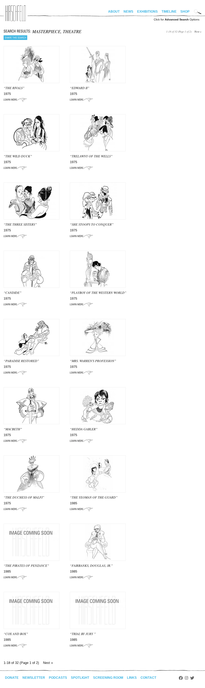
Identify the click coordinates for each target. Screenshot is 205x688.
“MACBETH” (13, 429)
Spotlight (80, 677)
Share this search (15, 37)
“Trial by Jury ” (83, 634)
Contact (148, 677)
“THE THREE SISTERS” (20, 224)
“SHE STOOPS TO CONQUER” (92, 224)
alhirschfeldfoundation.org (16, 13)
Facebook (181, 678)
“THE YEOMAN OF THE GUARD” (94, 497)
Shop (185, 11)
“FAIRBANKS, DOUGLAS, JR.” (91, 565)
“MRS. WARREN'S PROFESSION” (93, 361)
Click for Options (176, 19)
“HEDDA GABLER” (83, 429)
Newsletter (33, 677)
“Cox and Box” (16, 634)
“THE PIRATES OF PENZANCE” (26, 565)
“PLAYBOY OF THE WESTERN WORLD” (98, 292)
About (114, 11)
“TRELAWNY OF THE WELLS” (91, 156)
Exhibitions (147, 11)
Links (132, 677)
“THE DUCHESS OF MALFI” (24, 497)
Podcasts (58, 677)
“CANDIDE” (12, 292)
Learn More (15, 100)
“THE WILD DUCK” (18, 156)
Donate (12, 677)
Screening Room (108, 677)
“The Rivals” (14, 88)
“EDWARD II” (79, 88)
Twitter (192, 678)
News (128, 11)
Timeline (169, 11)
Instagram (186, 678)
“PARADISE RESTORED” (21, 361)
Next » (197, 31)
